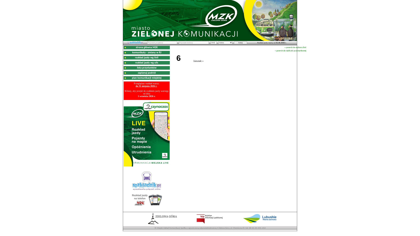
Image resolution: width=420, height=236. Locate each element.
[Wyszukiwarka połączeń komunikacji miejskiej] (135, 43)
